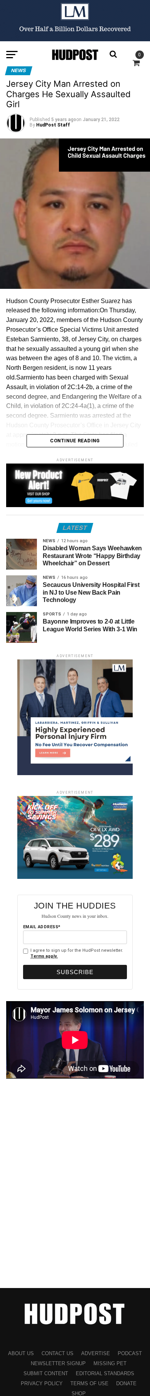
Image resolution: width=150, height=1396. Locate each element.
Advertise (95, 1353)
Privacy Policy (42, 1383)
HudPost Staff (53, 125)
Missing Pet (110, 1363)
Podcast (130, 1353)
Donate (126, 1383)
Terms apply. (44, 956)
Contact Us (57, 1353)
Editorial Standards (105, 1373)
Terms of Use (89, 1383)
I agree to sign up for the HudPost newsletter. (76, 953)
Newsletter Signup (58, 1363)
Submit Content (45, 1373)
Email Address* (42, 927)
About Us (21, 1353)
